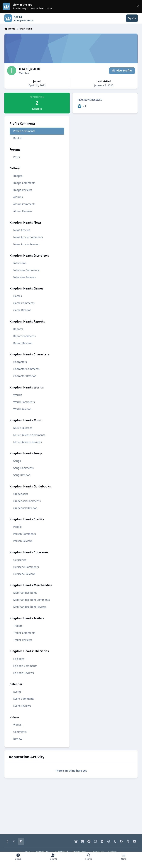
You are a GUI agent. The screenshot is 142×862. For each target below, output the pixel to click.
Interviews (19, 263)
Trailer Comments (24, 633)
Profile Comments (24, 131)
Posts (16, 157)
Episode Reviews (23, 673)
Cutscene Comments (26, 567)
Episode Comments (25, 666)
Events (17, 691)
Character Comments (26, 369)
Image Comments (24, 183)
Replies (17, 138)
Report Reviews (22, 343)
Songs (17, 461)
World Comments (24, 402)
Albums (18, 197)
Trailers (18, 625)
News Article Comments (28, 237)
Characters (20, 362)
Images (18, 176)
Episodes (18, 659)
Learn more (7, 6)
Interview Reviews (24, 277)
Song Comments (23, 468)
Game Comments (24, 303)
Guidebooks (20, 494)
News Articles (21, 230)
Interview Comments (26, 270)
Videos (17, 724)
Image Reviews (22, 190)
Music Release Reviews (27, 442)
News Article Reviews (26, 244)
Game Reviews (22, 310)
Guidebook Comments (27, 501)
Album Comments (24, 204)
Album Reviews (22, 211)
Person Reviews (23, 541)
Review (17, 739)
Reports (18, 329)
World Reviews (22, 409)
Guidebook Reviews (25, 508)
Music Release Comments (29, 435)
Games (17, 296)
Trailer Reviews (22, 640)
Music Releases (22, 428)
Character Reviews (24, 376)
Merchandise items (25, 592)
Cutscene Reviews (24, 574)
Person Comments (24, 534)
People (17, 526)
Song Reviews (21, 475)
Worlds (17, 395)
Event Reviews (22, 706)
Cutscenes (19, 560)
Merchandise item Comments (31, 599)
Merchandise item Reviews (30, 607)
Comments (20, 731)
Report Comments (24, 336)
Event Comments (23, 698)
